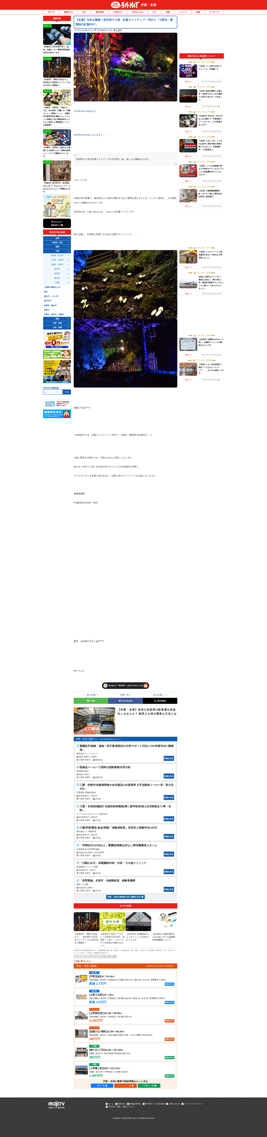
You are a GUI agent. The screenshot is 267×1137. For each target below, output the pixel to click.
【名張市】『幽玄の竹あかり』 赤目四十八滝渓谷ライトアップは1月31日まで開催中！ (56, 82)
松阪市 (47, 310)
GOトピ (51, 12)
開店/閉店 (100, 12)
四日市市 (47, 301)
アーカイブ (214, 12)
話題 (168, 12)
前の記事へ (92, 695)
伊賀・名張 (148, 5)
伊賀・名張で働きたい (87, 739)
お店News (117, 12)
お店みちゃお (137, 12)
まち (155, 12)
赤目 (114, 956)
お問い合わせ (174, 1104)
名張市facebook (84, 111)
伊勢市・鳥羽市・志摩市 (54, 314)
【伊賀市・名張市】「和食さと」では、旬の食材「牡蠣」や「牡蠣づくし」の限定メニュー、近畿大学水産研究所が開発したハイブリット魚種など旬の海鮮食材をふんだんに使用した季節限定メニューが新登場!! (56, 116)
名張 (103, 956)
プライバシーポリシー (194, 1104)
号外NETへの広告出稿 (155, 1104)
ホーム (111, 1104)
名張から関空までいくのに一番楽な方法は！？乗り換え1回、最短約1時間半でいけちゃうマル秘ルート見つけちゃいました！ (211, 282)
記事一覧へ (125, 695)
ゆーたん (87, 961)
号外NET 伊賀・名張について (121, 1107)
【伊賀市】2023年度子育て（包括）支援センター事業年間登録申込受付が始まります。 (56, 50)
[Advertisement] (201, 34)
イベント (183, 12)
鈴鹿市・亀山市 (50, 305)
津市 (46, 292)
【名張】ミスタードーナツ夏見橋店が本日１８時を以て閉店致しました (210, 255)
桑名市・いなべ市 (51, 296)
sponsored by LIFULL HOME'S (159, 966)
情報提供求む (135, 1104)
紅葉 (109, 956)
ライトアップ (95, 956)
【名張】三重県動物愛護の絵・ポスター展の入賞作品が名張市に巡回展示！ (210, 194)
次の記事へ (158, 695)
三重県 (119, 30)
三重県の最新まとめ (52, 287)
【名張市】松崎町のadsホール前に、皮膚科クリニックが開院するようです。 (211, 342)
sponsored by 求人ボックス (110, 739)
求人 (84, 12)
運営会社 (122, 1104)
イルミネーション (81, 956)
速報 (198, 12)
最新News (68, 12)
